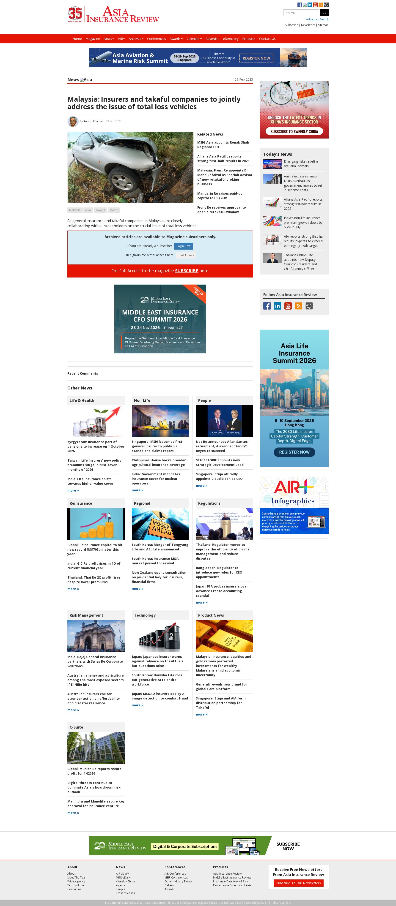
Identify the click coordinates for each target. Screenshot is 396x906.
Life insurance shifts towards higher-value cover (90, 481)
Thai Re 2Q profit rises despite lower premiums (94, 579)
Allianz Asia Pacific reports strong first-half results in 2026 (223, 158)
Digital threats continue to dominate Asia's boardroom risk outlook (94, 787)
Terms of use (75, 885)
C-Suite (76, 727)
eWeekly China (125, 881)
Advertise (212, 38)
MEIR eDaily (123, 877)
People (204, 400)
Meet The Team (77, 877)
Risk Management (86, 615)
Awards (175, 38)
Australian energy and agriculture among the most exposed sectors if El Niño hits (95, 680)
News (108, 38)
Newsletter (308, 25)
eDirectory (231, 38)
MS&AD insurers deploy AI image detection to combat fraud (160, 695)
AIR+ (121, 38)
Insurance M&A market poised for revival (155, 560)
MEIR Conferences (176, 877)
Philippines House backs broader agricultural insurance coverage (159, 462)
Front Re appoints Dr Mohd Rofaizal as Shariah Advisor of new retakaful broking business (224, 177)
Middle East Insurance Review (232, 877)
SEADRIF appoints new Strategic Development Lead (220, 462)
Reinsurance (81, 503)
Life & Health (82, 400)
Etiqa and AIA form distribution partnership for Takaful (221, 703)
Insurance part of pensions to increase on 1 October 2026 (95, 446)
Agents (120, 885)
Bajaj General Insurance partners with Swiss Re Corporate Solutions (95, 661)
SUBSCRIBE (186, 270)
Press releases (125, 893)
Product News (211, 615)
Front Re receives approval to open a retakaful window (221, 209)
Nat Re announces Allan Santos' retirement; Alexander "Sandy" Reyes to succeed (222, 446)
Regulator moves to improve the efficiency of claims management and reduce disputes (222, 551)
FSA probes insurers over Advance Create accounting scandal (222, 591)
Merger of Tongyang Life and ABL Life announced (160, 546)
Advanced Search (317, 19)
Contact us (74, 889)
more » (73, 490)
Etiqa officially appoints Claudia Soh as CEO (219, 476)
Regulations (209, 503)
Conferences (156, 38)
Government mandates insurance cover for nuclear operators (156, 478)
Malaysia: (83, 99)
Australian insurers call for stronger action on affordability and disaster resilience (93, 698)
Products (249, 38)
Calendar (193, 38)
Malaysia (74, 210)
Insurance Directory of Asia (230, 881)
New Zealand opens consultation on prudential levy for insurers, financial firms (159, 577)
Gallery (169, 885)
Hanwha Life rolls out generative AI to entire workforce (157, 679)
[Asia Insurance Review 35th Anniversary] (113, 14)
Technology (145, 615)
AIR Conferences (175, 874)
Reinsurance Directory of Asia (232, 885)
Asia (88, 210)
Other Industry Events (178, 881)
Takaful (100, 210)
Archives (135, 38)
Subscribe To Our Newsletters (298, 883)
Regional (142, 503)
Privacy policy (76, 881)
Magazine (92, 38)
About (71, 874)
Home (77, 38)
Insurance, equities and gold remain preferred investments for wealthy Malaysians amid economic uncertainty (223, 665)
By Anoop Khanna (91, 121)
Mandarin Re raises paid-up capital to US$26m (219, 195)
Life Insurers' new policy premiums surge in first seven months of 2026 (94, 465)
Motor (114, 210)
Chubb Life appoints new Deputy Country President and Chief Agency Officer (300, 262)
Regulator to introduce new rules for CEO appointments (219, 572)
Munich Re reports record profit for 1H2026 (94, 771)
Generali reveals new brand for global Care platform (221, 686)
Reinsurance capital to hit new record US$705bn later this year (94, 549)
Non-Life (142, 400)
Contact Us (267, 38)
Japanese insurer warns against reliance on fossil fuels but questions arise (157, 661)
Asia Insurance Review (227, 874)
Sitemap (323, 25)
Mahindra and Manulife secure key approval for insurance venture (96, 803)
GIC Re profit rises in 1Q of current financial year (94, 565)
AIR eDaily (122, 874)
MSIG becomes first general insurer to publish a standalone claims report (157, 446)
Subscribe (291, 25)
